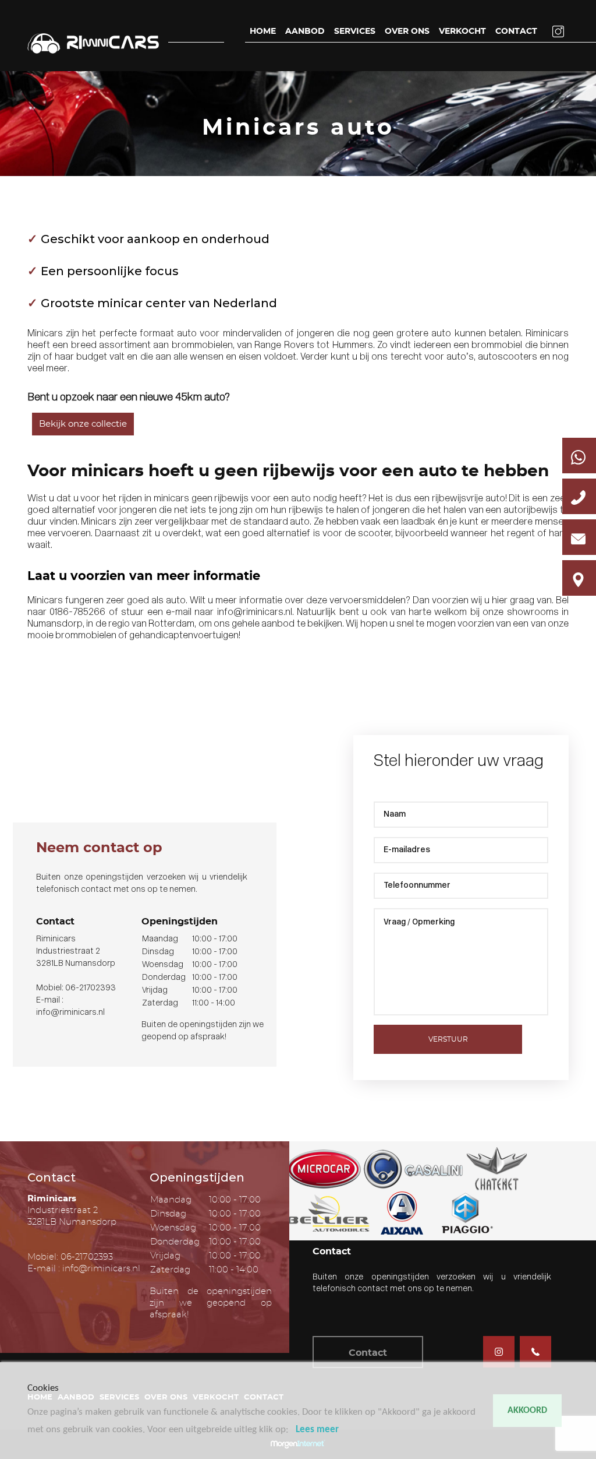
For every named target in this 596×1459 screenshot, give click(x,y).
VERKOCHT (462, 31)
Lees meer (317, 1430)
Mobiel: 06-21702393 (76, 988)
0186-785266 (77, 612)
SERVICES (354, 31)
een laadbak (409, 522)
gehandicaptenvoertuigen (184, 636)
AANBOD (305, 31)
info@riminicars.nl (254, 612)
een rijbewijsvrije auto (459, 499)
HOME (263, 31)
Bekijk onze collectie (83, 424)
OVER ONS (407, 31)
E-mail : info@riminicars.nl (83, 1268)
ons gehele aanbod (254, 624)
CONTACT (516, 31)
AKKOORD (527, 1410)
